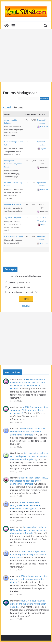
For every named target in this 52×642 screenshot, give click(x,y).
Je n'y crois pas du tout (20, 287)
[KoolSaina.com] (6, 25)
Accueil (7, 107)
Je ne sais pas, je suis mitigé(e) (23, 292)
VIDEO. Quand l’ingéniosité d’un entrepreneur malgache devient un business (28, 554)
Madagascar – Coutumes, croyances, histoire (13, 163)
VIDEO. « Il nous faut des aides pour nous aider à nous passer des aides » (29, 579)
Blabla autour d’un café (13, 236)
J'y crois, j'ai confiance (19, 282)
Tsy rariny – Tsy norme (13, 217)
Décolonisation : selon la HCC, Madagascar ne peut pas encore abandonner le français (29, 431)
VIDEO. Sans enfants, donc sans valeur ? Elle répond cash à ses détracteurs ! (29, 410)
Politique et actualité (12, 204)
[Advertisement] (26, 55)
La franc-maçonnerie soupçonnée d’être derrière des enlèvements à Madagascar (25, 505)
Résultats (26, 305)
